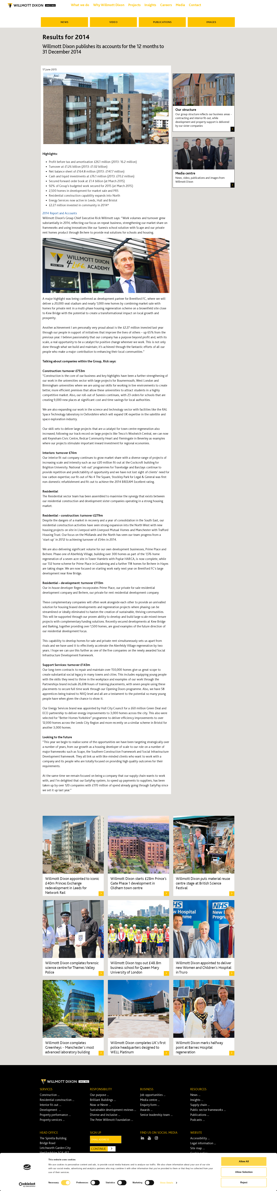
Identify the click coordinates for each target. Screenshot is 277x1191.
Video (113, 22)
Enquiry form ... (149, 1105)
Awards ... (146, 1110)
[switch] (95, 1182)
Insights (150, 5)
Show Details (166, 1183)
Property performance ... (55, 1115)
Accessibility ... (200, 1138)
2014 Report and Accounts (59, 213)
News (64, 22)
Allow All (244, 1161)
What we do (80, 5)
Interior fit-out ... (50, 1105)
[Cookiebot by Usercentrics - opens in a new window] (27, 1184)
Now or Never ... (100, 1105)
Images (211, 22)
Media (180, 5)
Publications (162, 22)
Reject (243, 1182)
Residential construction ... (57, 1100)
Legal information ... (203, 1143)
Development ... (50, 1110)
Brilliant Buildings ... (103, 1100)
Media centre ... (150, 1100)
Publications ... (199, 1115)
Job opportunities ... (152, 1095)
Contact (195, 5)
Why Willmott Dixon (108, 5)
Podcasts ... (197, 1120)
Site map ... (197, 1148)
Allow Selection (244, 1172)
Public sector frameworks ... (208, 1110)
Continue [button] (103, 1149)
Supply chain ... (200, 1105)
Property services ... (52, 1120)
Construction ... (50, 1095)
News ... (195, 1095)
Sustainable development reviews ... (113, 1110)
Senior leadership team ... (156, 1115)
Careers (166, 5)
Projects (134, 5)
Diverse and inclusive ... (105, 1115)
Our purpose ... (99, 1095)
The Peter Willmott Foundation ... (111, 1120)
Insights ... (196, 1100)
